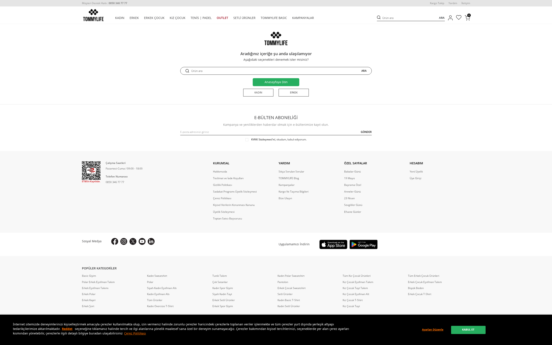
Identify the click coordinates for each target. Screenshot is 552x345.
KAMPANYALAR (303, 18)
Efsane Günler (352, 212)
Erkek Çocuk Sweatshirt (292, 288)
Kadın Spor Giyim (222, 288)
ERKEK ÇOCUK (154, 18)
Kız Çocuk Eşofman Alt (356, 294)
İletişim (465, 3)
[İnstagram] (123, 241)
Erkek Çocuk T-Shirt (419, 294)
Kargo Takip (437, 3)
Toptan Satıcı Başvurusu (227, 218)
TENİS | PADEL (201, 18)
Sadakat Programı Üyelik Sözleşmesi (235, 191)
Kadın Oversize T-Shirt (160, 306)
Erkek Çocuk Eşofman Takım (425, 282)
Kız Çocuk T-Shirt (353, 300)
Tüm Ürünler (154, 300)
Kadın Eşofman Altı (158, 294)
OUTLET (222, 18)
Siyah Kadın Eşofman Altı (162, 288)
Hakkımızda (220, 171)
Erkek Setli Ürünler (223, 300)
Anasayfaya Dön (276, 82)
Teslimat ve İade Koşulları (228, 178)
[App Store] (333, 244)
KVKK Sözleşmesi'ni (263, 139)
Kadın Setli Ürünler (289, 306)
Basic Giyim (89, 276)
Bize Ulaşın (285, 198)
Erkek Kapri (89, 300)
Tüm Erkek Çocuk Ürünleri (423, 276)
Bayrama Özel (352, 185)
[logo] (93, 15)
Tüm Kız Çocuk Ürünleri (357, 276)
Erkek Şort (88, 306)
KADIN (119, 18)
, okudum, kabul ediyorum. (279, 139)
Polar (150, 282)
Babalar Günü (352, 171)
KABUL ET (468, 330)
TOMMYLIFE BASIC (274, 18)
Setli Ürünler (285, 294)
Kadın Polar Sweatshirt (291, 276)
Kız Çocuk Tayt (351, 306)
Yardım (452, 3)
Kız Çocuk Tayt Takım (355, 288)
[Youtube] (142, 241)
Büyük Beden (416, 288)
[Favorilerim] (458, 18)
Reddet (67, 329)
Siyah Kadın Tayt (222, 294)
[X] (132, 241)
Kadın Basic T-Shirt (289, 300)
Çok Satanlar (220, 282)
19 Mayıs (349, 178)
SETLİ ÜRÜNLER (244, 18)
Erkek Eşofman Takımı (95, 288)
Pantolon (283, 282)
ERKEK (134, 18)
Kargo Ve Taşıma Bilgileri (294, 191)
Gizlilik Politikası (222, 185)
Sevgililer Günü (353, 205)
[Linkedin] (151, 241)
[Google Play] (364, 244)
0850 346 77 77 (115, 182)
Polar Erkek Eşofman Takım (98, 282)
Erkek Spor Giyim (222, 306)
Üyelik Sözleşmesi (224, 212)
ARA (442, 18)
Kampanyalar (287, 185)
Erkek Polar (89, 294)
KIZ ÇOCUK (177, 18)
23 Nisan (349, 198)
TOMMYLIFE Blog (289, 178)
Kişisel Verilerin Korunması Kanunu (234, 205)
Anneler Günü (352, 191)
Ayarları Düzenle (432, 330)
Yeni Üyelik (416, 171)
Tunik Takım (219, 276)
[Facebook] (114, 241)
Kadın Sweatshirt (157, 276)
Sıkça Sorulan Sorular (291, 171)
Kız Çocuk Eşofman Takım (358, 282)
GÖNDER (366, 132)
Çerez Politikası (135, 333)
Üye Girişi (415, 178)
